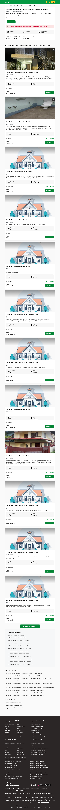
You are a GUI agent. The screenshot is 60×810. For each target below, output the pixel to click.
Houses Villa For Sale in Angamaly (12, 769)
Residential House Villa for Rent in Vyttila (19, 122)
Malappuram (20, 732)
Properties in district (14, 702)
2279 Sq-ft (36, 182)
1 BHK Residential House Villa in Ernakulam (17, 651)
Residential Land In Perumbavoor (12, 773)
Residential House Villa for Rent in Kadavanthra (21, 456)
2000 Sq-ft (36, 134)
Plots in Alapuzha (35, 730)
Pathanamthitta (21, 726)
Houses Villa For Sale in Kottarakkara (39, 773)
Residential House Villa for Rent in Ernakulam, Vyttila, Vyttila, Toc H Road (24, 673)
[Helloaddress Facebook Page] (31, 785)
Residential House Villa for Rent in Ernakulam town (22, 72)
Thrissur (19, 730)
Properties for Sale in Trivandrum (38, 745)
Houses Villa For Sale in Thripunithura (39, 767)
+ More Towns (20, 754)
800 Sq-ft (35, 229)
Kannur (6, 736)
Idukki (18, 728)
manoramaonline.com (44, 806)
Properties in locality (15, 708)
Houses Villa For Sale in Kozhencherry (39, 774)
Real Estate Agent (9, 774)
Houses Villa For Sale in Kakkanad (38, 765)
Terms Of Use (44, 807)
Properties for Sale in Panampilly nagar (40, 748)
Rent (10, 5)
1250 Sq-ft (35, 611)
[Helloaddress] (8, 2)
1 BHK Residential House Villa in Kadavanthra (18, 653)
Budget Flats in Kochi (36, 724)
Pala (6, 750)
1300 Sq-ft (35, 468)
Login (53, 2)
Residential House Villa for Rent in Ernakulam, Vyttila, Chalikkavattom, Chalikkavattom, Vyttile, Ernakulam (29, 684)
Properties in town (14, 705)
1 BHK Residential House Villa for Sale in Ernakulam (19, 656)
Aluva (18, 745)
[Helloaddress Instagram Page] (36, 785)
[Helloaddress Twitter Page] (34, 785)
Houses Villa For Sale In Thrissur (37, 763)
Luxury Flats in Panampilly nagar (38, 736)
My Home (40, 793)
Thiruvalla (7, 752)
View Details (49, 92)
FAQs (49, 807)
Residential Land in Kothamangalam (13, 771)
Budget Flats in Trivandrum (37, 726)
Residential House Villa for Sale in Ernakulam (18, 640)
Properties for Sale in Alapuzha (38, 752)
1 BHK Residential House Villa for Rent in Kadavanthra (20, 664)
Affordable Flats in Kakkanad (37, 728)
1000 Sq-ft (35, 85)
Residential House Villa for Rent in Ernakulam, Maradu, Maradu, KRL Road (24, 676)
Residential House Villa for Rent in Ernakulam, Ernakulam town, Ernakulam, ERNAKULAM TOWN (29, 681)
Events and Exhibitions (32, 793)
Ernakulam (26, 5)
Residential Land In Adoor (36, 776)
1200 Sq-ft (35, 419)
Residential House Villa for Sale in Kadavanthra (18, 643)
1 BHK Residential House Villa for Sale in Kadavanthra (20, 659)
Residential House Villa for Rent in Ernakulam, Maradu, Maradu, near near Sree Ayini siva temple (30, 687)
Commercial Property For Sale (12, 778)
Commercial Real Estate (36, 778)
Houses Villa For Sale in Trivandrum (13, 761)
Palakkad (7, 732)
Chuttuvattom (45, 788)
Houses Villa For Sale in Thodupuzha (13, 776)
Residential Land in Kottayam (11, 763)
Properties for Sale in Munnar (38, 754)
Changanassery (8, 747)
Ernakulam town (21, 743)
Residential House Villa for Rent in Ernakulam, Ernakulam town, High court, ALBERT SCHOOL (28, 678)
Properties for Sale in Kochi (37, 743)
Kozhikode (7, 734)
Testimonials (22, 793)
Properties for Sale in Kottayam (38, 747)
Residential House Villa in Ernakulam (16, 635)
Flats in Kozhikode (35, 732)
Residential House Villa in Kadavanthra (16, 638)
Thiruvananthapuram (10, 724)
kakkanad (19, 747)
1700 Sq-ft (35, 563)
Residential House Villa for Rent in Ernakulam (18, 645)
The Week (24, 790)
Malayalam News (17, 788)
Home (6, 5)
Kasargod (19, 736)
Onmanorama (26, 788)
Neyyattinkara (8, 754)
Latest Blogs (15, 793)
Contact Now (11, 22)
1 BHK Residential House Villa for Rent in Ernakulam (19, 661)
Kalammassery (20, 748)
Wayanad (19, 734)
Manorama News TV (36, 788)
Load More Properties (29, 626)
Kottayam (7, 728)
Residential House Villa (17, 5)
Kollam (18, 724)
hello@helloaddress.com (43, 802)
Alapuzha (7, 726)
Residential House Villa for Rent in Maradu (19, 172)
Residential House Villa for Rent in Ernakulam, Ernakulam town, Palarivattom (25, 690)
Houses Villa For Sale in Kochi (37, 761)
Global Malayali (17, 790)
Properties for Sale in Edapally (38, 750)
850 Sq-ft (35, 372)
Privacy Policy (38, 807)
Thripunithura (20, 752)
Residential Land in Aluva (10, 767)
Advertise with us (48, 793)
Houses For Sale (34, 769)
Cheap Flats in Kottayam (36, 734)
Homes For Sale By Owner (11, 765)
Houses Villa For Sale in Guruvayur (38, 771)
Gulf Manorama (8, 790)
